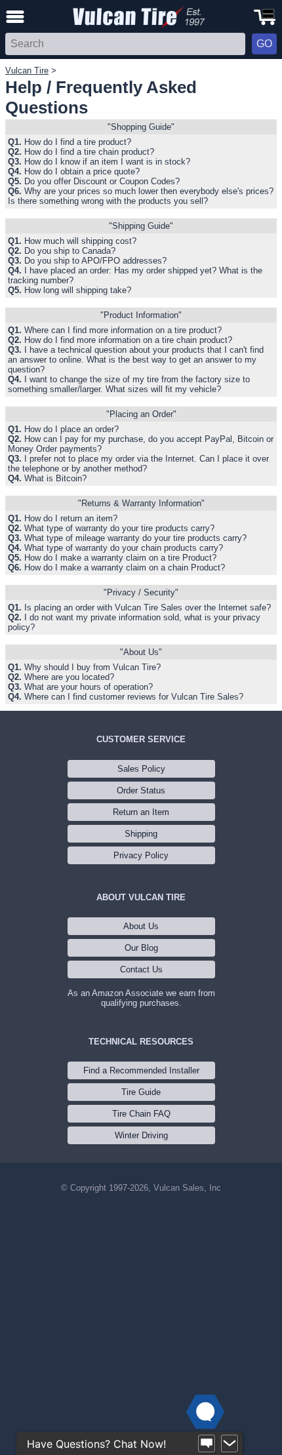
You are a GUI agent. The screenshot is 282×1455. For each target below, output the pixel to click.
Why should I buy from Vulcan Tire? (92, 667)
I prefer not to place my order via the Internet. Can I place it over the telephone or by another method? (138, 463)
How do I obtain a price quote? (82, 171)
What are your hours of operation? (88, 687)
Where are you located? (69, 677)
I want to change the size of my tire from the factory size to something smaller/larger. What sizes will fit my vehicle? (129, 384)
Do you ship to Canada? (69, 251)
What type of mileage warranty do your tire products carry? (135, 538)
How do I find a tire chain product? (89, 152)
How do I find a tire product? (77, 142)
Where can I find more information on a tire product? (123, 330)
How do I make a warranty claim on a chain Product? (124, 567)
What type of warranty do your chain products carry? (123, 548)
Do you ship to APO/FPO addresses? (95, 261)
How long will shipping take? (77, 290)
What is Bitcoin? (55, 478)
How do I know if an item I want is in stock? (107, 162)
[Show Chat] (206, 1444)
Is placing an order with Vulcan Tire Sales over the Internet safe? (147, 607)
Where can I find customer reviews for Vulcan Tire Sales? (133, 697)
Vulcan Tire (27, 70)
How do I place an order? (71, 429)
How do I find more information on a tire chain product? (128, 340)
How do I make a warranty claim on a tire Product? (120, 558)
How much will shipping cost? (80, 241)
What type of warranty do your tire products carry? (119, 528)
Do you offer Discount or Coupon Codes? (102, 181)
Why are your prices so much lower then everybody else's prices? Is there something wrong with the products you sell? (140, 196)
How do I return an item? (70, 518)
